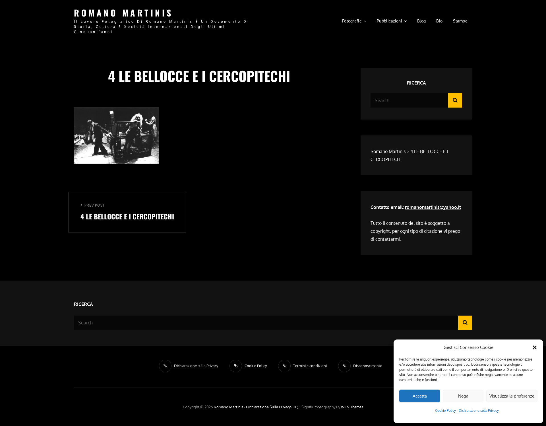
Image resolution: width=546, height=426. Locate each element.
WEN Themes (352, 407)
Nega (463, 396)
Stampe (460, 20)
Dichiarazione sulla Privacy (479, 410)
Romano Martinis (123, 12)
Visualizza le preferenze (511, 396)
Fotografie (352, 20)
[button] (534, 347)
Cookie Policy (445, 410)
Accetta (420, 396)
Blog (421, 20)
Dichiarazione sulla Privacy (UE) (272, 407)
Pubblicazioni (389, 20)
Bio (439, 20)
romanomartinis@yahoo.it (433, 207)
